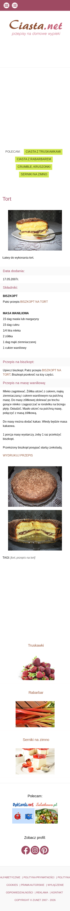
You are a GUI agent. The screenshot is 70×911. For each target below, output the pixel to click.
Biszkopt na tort (34, 301)
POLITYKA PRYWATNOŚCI (39, 877)
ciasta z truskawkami (43, 151)
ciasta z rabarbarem (34, 159)
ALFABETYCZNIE (10, 877)
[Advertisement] (35, 106)
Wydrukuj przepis (18, 455)
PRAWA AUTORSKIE (32, 884)
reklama (42, 892)
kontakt (57, 892)
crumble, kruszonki (34, 166)
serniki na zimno (34, 174)
